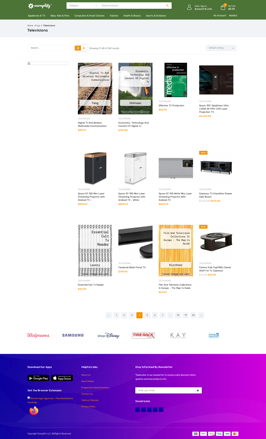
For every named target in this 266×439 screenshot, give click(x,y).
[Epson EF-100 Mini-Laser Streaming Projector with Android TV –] (95, 168)
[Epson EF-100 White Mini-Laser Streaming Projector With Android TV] (176, 168)
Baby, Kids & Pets (59, 15)
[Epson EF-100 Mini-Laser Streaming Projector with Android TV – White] (135, 168)
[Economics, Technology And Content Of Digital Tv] (135, 88)
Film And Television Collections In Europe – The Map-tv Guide (175, 286)
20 (193, 315)
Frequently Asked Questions (95, 387)
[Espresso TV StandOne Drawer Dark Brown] (216, 168)
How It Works (87, 381)
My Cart (232, 6)
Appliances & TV (36, 15)
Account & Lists (203, 9)
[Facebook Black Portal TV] (135, 242)
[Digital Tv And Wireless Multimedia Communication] (95, 88)
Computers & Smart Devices (90, 15)
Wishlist (233, 15)
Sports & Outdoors (156, 15)
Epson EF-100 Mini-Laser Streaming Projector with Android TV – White (131, 196)
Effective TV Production (171, 105)
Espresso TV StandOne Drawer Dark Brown (215, 195)
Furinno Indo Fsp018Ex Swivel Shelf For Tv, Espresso (215, 269)
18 (178, 315)
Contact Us (87, 394)
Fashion (114, 15)
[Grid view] (78, 48)
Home (30, 25)
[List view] (84, 48)
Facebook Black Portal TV (132, 267)
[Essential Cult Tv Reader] (95, 250)
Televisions (84, 118)
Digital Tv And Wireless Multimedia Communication (92, 124)
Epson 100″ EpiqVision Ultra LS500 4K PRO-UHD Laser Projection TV (214, 108)
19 (186, 315)
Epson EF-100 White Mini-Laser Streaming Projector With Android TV (175, 196)
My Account (220, 15)
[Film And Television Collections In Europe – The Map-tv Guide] (176, 250)
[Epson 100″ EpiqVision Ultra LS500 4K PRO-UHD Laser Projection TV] (216, 80)
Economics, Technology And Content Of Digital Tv (133, 124)
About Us (86, 375)
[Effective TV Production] (176, 80)
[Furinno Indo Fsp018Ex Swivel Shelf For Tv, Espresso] (216, 242)
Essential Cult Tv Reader (91, 284)
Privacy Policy (88, 406)
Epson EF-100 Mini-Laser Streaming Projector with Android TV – (91, 196)
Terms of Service (90, 400)
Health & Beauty (132, 15)
